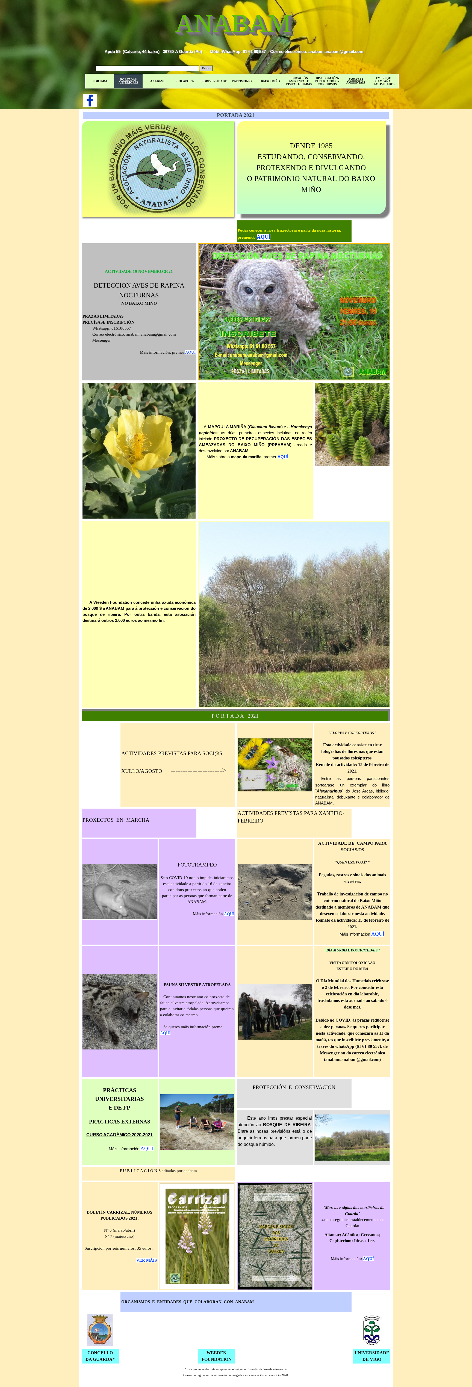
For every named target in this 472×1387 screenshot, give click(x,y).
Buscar (206, 68)
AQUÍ (263, 237)
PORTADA (100, 81)
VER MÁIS (146, 1260)
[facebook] (90, 100)
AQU (282, 457)
